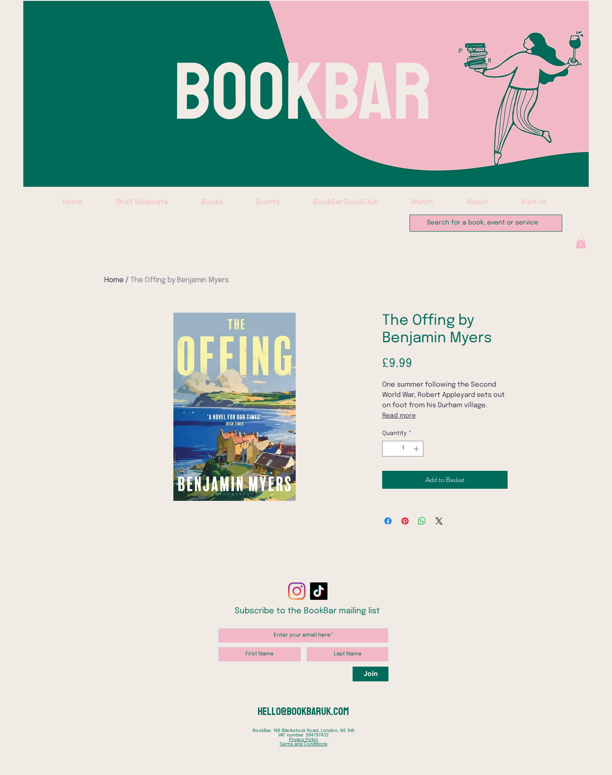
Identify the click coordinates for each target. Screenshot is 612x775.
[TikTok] (319, 591)
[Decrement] (389, 448)
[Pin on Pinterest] (405, 521)
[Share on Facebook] (388, 521)
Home (114, 280)
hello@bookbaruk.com (303, 711)
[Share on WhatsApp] (422, 521)
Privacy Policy (303, 739)
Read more (399, 416)
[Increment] (417, 448)
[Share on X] (439, 521)
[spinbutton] (403, 448)
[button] (581, 242)
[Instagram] (297, 591)
